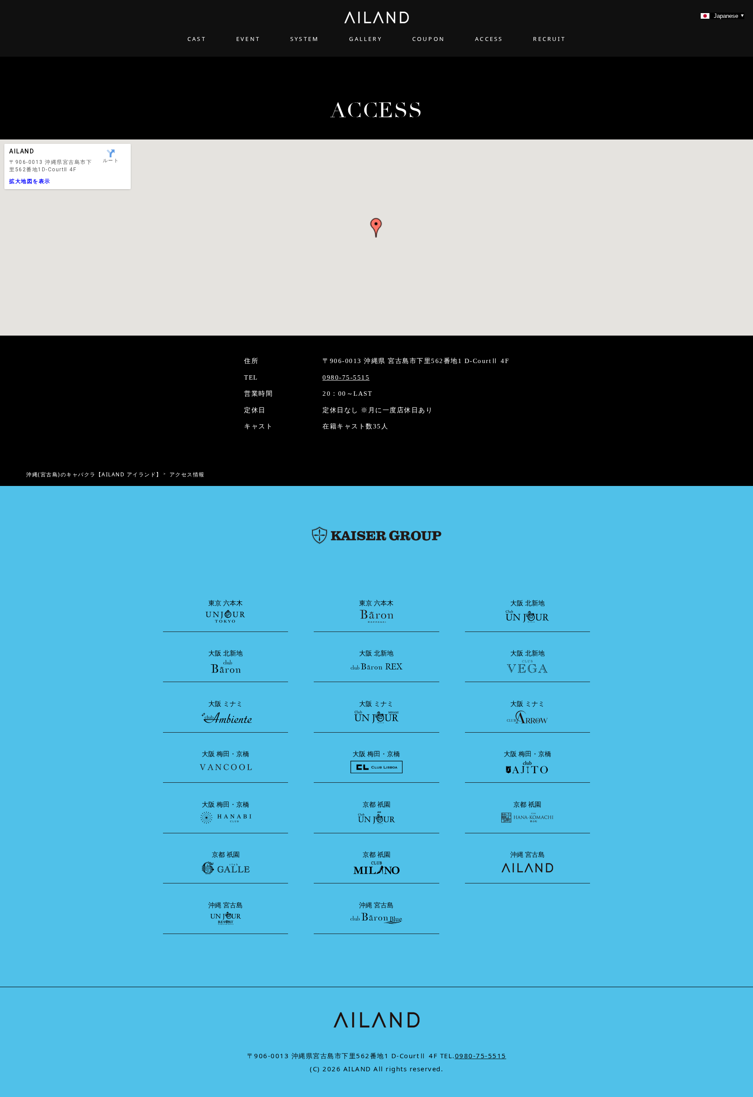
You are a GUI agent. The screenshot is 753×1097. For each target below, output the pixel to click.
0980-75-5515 (346, 377)
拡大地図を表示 (30, 181)
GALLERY (365, 39)
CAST (196, 39)
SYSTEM (304, 39)
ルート (111, 160)
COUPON (428, 39)
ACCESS (489, 39)
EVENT (248, 39)
